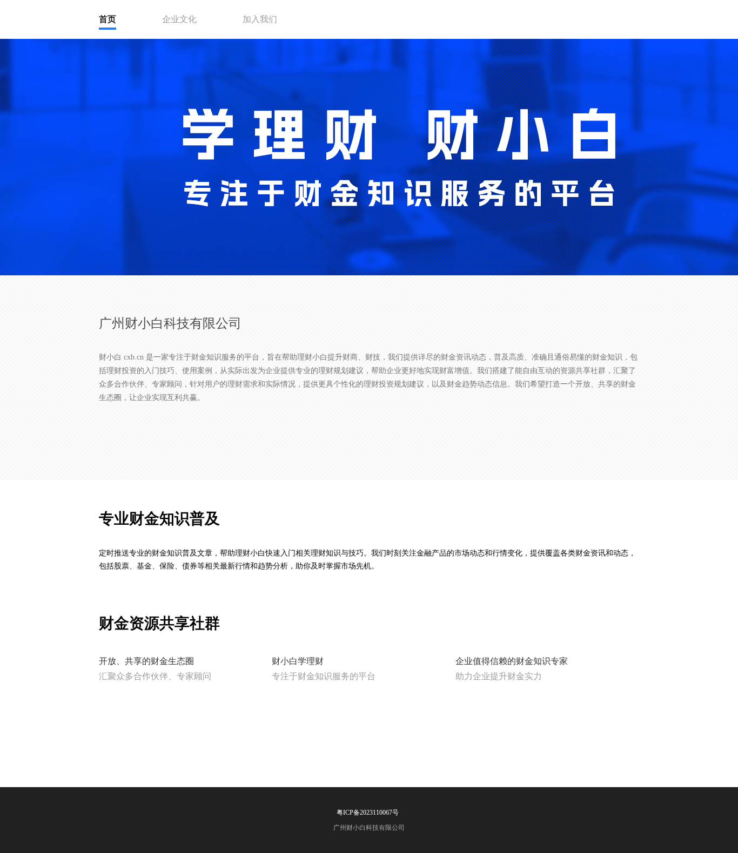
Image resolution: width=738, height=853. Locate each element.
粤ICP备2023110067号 (368, 812)
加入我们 (260, 19)
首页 (107, 19)
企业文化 (179, 19)
